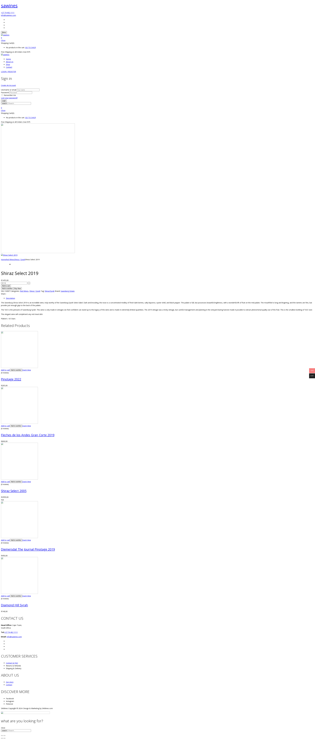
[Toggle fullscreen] (4, 735)
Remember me (10, 95)
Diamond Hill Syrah (14, 605)
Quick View (26, 370)
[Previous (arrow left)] (2, 738)
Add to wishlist (7, 288)
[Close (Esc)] (2, 735)
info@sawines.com (8, 15)
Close (3, 40)
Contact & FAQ (12, 663)
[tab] (160, 298)
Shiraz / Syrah (19, 259)
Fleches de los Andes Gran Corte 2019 (27, 435)
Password (5, 92)
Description (10, 298)
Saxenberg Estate (68, 291)
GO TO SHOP (30, 47)
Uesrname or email (8, 90)
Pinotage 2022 (11, 379)
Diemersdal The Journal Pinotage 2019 (28, 549)
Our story (9, 682)
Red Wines (10, 259)
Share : (3, 294)
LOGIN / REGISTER (8, 71)
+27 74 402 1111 (7, 12)
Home (3, 259)
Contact (9, 685)
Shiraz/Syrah (50, 291)
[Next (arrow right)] (4, 738)
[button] (157, 37)
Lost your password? (9, 98)
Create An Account (8, 85)
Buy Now (17, 288)
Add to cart (6, 286)
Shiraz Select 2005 (13, 491)
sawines (9, 6)
